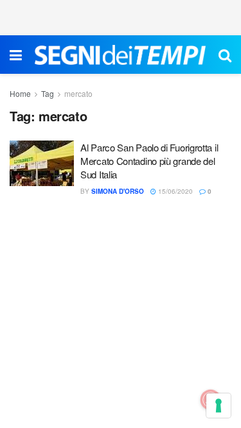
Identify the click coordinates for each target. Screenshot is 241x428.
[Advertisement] (121, 16)
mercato (78, 93)
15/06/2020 (174, 191)
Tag (47, 93)
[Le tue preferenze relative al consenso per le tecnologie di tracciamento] (218, 405)
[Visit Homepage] (120, 54)
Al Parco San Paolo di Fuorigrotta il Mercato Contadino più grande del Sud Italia (149, 161)
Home (20, 93)
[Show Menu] (16, 54)
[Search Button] (225, 54)
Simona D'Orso (117, 191)
